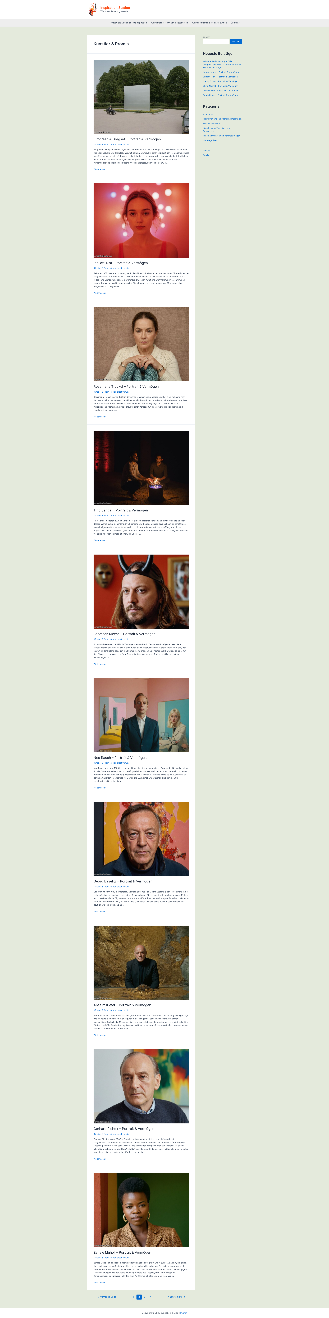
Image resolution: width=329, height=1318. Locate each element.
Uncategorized (210, 140)
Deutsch (207, 150)
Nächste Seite (176, 1296)
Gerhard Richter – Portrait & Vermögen (124, 1129)
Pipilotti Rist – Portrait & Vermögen (121, 263)
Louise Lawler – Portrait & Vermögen (221, 72)
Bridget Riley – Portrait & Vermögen (220, 76)
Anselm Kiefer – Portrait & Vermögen (122, 1005)
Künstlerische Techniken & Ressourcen (169, 22)
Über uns (235, 22)
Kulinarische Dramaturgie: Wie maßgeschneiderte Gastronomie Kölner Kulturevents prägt (222, 64)
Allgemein (208, 114)
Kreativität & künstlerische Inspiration (129, 22)
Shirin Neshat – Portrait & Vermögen (220, 86)
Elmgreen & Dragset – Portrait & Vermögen (127, 139)
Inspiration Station (115, 8)
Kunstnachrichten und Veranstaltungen (221, 135)
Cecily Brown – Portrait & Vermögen (220, 81)
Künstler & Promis (102, 144)
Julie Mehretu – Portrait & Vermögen (220, 90)
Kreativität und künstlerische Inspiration (222, 118)
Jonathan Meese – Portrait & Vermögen (124, 634)
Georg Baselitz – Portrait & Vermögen (123, 881)
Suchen (206, 37)
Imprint (183, 1313)
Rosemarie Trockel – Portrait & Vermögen (126, 386)
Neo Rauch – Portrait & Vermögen (120, 758)
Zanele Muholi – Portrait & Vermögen (122, 1252)
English (206, 155)
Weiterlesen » (100, 169)
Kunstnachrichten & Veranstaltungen (209, 22)
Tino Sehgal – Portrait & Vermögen (121, 510)
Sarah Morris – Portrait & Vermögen (220, 95)
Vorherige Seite (107, 1296)
